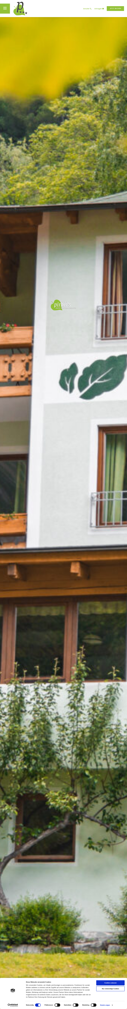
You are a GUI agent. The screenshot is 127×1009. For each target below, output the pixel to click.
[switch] (57, 1005)
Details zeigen (105, 1005)
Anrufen (86, 9)
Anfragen (98, 9)
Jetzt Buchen (115, 8)
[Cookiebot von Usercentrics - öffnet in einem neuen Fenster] (13, 1005)
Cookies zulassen (110, 983)
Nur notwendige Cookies (110, 989)
